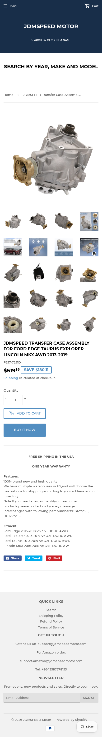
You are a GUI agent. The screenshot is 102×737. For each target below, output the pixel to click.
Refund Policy (51, 621)
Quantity (11, 390)
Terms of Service (51, 627)
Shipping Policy (51, 616)
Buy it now (24, 430)
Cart (94, 6)
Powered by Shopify (71, 719)
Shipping (11, 378)
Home (8, 95)
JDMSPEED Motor (51, 26)
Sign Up (89, 698)
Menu (14, 6)
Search (51, 610)
